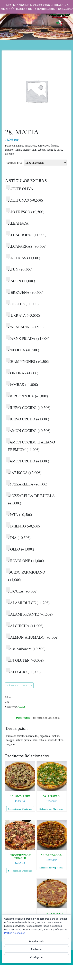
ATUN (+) (20, 269)
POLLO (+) (21, 549)
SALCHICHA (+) (25, 625)
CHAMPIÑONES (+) (28, 361)
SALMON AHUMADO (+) (33, 637)
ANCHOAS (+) (24, 257)
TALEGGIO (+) (24, 671)
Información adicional (46, 717)
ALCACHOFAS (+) (27, 234)
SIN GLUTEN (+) (26, 660)
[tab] (23, 717)
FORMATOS (14, 163)
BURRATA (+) (24, 315)
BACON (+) (21, 280)
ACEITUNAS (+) (25, 200)
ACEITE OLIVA (20, 188)
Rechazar (36, 949)
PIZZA (21, 706)
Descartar (67, 9)
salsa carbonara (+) (26, 648)
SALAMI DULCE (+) (29, 602)
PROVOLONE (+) (26, 560)
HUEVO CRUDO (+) (28, 419)
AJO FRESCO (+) (26, 211)
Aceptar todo (36, 941)
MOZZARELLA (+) (27, 484)
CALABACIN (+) (25, 326)
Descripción (23, 717)
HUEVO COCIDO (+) (29, 407)
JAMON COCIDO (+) (29, 430)
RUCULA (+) (22, 591)
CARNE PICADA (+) (28, 338)
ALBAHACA (18, 223)
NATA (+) (20, 514)
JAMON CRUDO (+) (28, 461)
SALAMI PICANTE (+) (30, 614)
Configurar (36, 957)
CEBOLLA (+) (23, 349)
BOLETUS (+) (23, 303)
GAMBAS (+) (23, 384)
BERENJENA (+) (25, 292)
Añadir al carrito (19, 685)
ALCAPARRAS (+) (27, 246)
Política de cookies (14, 932)
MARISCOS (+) (24, 472)
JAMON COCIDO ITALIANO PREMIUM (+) (31, 446)
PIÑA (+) (19, 537)
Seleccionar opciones (20, 808)
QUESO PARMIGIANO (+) (26, 576)
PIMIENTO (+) (24, 526)
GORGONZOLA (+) (28, 395)
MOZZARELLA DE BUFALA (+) (31, 499)
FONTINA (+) (23, 372)
